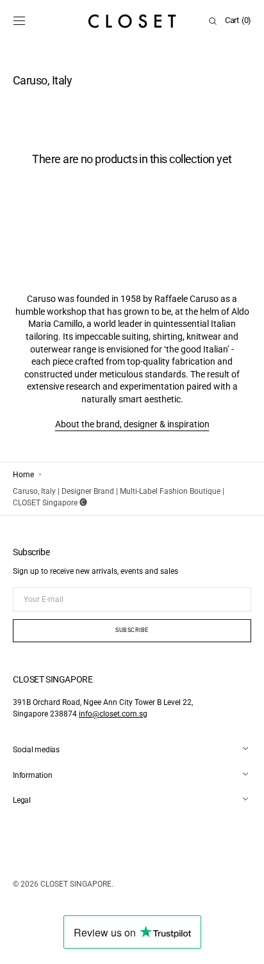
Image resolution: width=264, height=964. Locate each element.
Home (23, 474)
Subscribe (132, 630)
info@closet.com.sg (113, 713)
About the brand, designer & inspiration (132, 424)
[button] (19, 21)
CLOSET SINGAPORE (75, 884)
